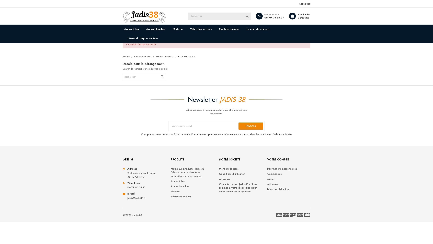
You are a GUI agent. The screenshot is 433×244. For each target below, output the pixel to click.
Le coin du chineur (257, 29)
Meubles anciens (229, 29)
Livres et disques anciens (143, 38)
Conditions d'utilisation (232, 174)
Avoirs (270, 179)
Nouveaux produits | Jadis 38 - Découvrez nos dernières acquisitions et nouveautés (188, 172)
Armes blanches (155, 29)
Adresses (272, 184)
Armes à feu (131, 29)
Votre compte (278, 159)
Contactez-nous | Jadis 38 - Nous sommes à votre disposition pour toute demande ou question (238, 187)
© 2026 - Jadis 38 (132, 215)
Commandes (274, 174)
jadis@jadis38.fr (136, 198)
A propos (224, 179)
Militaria (178, 29)
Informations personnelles (282, 169)
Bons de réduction (278, 189)
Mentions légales (228, 169)
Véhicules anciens (201, 29)
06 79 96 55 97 (274, 17)
